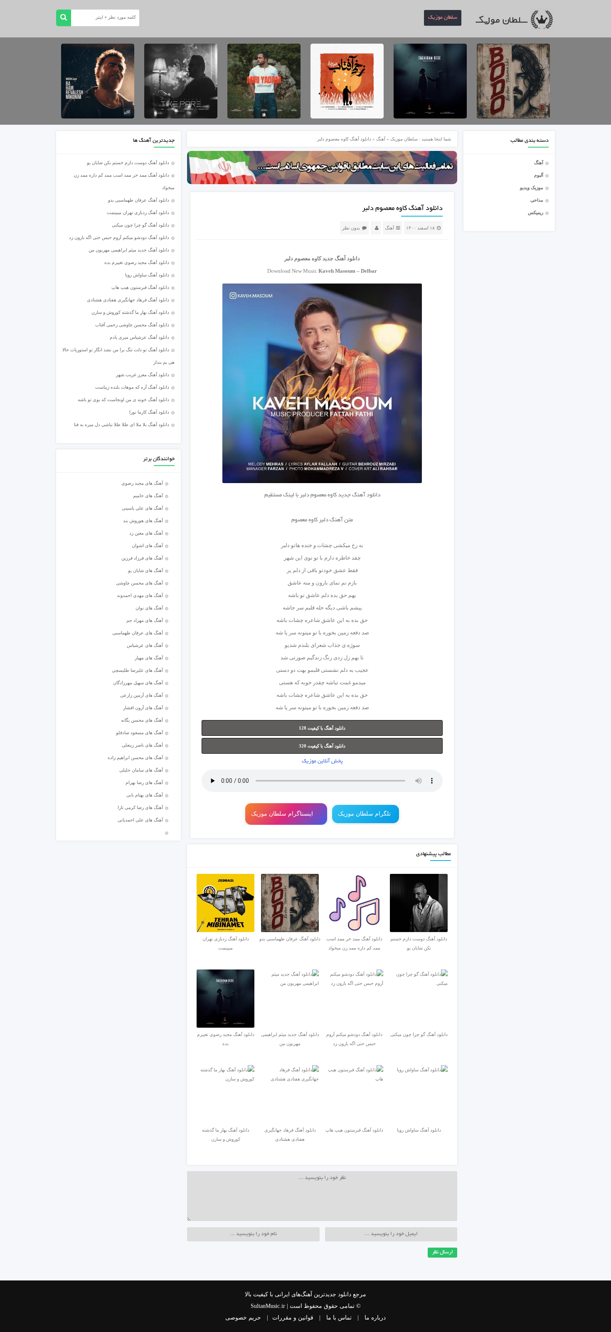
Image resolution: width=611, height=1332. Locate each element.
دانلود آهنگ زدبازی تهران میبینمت (138, 212)
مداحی (536, 199)
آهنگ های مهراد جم (144, 620)
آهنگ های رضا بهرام (144, 782)
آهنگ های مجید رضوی (142, 483)
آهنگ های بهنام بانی (144, 794)
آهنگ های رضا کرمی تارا (140, 807)
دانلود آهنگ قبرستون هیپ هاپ (140, 287)
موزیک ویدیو (531, 187)
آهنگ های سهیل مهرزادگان (138, 682)
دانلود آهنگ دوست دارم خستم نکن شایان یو (128, 162)
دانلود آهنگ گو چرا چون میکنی (140, 224)
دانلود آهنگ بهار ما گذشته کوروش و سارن (130, 312)
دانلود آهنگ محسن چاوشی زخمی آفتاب (132, 324)
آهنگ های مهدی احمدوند (140, 595)
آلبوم (538, 175)
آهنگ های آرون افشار (143, 707)
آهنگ (538, 162)
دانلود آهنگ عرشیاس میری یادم (139, 337)
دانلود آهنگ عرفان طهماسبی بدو (138, 199)
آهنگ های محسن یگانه (142, 720)
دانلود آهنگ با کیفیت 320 (322, 745)
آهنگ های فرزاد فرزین (142, 557)
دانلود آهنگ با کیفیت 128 (322, 727)
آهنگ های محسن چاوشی (139, 582)
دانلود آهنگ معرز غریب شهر (142, 374)
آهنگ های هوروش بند (143, 520)
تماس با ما (339, 1318)
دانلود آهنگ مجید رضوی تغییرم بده (136, 262)
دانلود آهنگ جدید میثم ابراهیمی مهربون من (129, 249)
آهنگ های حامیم (148, 495)
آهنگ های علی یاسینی (142, 508)
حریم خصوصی (243, 1318)
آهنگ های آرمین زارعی (141, 695)
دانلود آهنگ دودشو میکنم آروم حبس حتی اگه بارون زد (119, 237)
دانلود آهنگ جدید (341, 258)
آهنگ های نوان (149, 607)
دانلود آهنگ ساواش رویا (147, 274)
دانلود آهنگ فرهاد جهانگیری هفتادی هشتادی (128, 299)
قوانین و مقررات (292, 1318)
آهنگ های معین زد (146, 532)
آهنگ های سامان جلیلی (141, 769)
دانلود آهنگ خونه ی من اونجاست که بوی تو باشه (123, 399)
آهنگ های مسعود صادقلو (139, 732)
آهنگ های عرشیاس (145, 645)
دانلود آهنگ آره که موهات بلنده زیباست (132, 387)
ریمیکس (535, 212)
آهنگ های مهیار (149, 657)
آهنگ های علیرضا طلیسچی (137, 670)
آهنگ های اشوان (147, 545)
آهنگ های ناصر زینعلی (142, 744)
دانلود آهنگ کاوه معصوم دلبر (402, 208)
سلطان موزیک (442, 18)
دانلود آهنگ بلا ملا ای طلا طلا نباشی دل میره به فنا (121, 424)
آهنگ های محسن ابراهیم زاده (135, 757)
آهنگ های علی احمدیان (142, 819)
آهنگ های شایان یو (145, 570)
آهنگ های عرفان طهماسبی (137, 632)
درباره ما (375, 1318)
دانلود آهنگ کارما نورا (149, 411)
